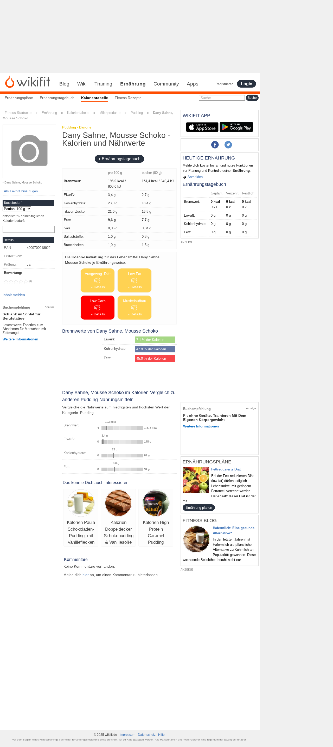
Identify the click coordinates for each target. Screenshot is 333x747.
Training (103, 84)
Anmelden (195, 177)
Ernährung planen (199, 508)
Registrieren (224, 84)
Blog (64, 84)
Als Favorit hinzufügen (21, 191)
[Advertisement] (130, 36)
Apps (192, 84)
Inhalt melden (14, 295)
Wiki (82, 84)
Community (166, 84)
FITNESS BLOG (200, 520)
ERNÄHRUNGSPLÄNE (207, 461)
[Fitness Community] (27, 81)
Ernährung (133, 84)
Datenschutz (147, 735)
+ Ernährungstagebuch (119, 159)
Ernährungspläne (19, 98)
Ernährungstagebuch (57, 98)
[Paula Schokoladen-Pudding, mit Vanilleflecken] (81, 504)
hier (85, 575)
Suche (206, 98)
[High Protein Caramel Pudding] (156, 504)
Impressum (127, 735)
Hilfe (161, 735)
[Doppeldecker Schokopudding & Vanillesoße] (118, 504)
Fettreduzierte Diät (226, 469)
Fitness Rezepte (128, 98)
